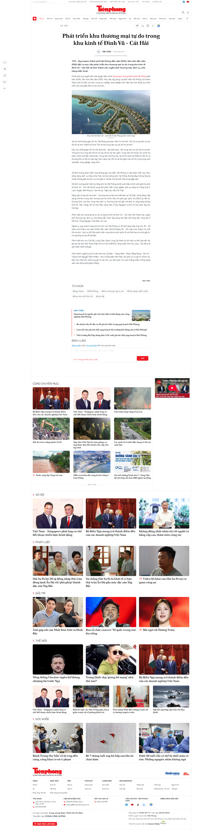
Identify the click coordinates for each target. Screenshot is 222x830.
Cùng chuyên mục (46, 383)
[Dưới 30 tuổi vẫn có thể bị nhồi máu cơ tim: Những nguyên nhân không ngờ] (164, 738)
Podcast (89, 781)
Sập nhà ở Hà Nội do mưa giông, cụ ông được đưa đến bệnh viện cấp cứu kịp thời (90, 445)
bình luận (153, 25)
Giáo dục (153, 19)
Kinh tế (49, 19)
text (142, 25)
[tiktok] (139, 804)
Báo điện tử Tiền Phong (111, 10)
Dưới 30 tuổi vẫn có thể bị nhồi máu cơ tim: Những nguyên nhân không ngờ (163, 757)
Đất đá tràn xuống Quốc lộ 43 (47, 442)
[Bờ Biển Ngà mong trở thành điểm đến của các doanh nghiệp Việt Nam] (51, 398)
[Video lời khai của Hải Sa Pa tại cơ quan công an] (164, 561)
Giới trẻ (94, 19)
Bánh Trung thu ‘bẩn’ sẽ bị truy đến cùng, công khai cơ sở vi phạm (55, 757)
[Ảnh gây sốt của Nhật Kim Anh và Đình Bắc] (58, 612)
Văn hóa (137, 19)
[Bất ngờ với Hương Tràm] (164, 612)
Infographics (125, 781)
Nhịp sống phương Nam (58, 793)
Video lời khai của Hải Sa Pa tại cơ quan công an (162, 580)
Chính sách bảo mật (169, 799)
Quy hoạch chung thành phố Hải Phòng (129, 76)
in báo (148, 25)
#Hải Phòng (92, 291)
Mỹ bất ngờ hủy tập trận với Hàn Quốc (169, 711)
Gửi (142, 358)
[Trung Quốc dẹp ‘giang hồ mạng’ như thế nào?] (111, 659)
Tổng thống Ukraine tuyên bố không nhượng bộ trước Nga (56, 679)
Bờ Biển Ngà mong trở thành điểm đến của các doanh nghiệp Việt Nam (50, 413)
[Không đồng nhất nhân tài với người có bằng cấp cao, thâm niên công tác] (164, 513)
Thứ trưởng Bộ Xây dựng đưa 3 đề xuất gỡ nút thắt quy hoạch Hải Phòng (112, 335)
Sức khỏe (76, 19)
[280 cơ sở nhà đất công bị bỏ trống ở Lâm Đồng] (91, 462)
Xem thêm (187, 18)
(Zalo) (80, 802)
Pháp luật (103, 19)
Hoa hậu (172, 19)
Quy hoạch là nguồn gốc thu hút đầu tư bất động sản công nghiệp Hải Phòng (102, 315)
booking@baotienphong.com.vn (77, 805)
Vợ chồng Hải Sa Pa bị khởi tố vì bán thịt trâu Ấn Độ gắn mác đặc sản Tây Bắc (109, 582)
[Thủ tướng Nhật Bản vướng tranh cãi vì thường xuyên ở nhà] (131, 696)
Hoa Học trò (133, 2)
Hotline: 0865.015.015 (77, 2)
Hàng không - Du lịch (162, 789)
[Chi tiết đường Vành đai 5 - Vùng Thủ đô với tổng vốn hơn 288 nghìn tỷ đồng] (132, 462)
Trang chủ (34, 18)
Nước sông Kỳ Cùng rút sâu (48, 475)
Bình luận (4, 82)
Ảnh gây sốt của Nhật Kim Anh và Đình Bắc (58, 631)
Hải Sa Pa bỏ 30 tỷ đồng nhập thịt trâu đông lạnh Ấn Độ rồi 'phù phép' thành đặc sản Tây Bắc (57, 582)
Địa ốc (67, 19)
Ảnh (69, 781)
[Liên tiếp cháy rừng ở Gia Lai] (132, 398)
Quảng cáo (157, 2)
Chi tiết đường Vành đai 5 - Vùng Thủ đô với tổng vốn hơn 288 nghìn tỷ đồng (132, 476)
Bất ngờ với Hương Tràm (158, 630)
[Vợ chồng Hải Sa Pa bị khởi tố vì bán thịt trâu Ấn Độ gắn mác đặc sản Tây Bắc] (111, 561)
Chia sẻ (4, 69)
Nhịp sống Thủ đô (39, 793)
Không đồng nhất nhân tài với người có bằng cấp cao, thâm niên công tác (164, 533)
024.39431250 (40, 807)
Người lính (122, 19)
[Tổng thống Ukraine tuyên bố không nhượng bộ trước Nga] (58, 659)
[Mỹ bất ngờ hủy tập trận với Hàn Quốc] (171, 696)
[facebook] (183, 2)
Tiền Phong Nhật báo (98, 2)
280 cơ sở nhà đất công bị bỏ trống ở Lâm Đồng (90, 476)
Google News (158, 25)
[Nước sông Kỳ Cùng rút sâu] (51, 462)
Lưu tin (4, 75)
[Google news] (152, 805)
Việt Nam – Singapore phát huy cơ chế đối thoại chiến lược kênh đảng (90, 413)
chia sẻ (137, 25)
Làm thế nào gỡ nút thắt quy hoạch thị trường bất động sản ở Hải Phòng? (112, 329)
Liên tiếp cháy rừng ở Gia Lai (128, 411)
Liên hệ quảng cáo (72, 799)
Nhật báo (54, 781)
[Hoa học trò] (186, 774)
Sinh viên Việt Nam (117, 2)
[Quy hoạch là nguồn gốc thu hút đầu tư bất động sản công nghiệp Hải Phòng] (141, 315)
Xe (130, 19)
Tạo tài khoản (91, 345)
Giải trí (144, 19)
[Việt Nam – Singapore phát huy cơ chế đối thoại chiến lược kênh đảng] (91, 398)
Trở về (4, 88)
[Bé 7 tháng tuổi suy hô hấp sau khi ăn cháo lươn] (111, 738)
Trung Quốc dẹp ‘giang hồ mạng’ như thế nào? (109, 679)
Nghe (4, 62)
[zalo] (145, 805)
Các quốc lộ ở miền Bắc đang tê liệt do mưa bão (132, 443)
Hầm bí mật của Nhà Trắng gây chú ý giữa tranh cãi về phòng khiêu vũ (91, 711)
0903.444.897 (102, 802)
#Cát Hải (100, 296)
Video (180, 19)
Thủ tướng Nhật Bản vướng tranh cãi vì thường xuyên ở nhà (130, 711)
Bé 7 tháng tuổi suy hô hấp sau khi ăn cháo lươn (110, 757)
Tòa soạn (146, 2)
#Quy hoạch (78, 291)
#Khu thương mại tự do (113, 291)
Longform (107, 781)
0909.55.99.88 (72, 802)
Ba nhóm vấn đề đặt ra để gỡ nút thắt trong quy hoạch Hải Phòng (108, 324)
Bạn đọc (140, 789)
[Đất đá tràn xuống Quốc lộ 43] (51, 429)
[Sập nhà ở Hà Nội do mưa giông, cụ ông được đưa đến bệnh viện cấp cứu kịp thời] (91, 429)
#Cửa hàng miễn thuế (137, 291)
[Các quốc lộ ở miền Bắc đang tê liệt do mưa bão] (132, 429)
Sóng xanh (59, 19)
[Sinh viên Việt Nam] (172, 774)
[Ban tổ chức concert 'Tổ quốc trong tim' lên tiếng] (111, 612)
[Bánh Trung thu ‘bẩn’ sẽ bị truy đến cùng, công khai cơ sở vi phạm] (58, 738)
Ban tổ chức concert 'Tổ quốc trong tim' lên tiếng (111, 631)
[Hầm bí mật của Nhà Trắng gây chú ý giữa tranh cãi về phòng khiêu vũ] (91, 696)
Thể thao (112, 19)
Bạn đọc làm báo (46, 824)
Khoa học (162, 19)
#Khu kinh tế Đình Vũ (83, 296)
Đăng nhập (76, 345)
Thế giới (86, 19)
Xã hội (42, 19)
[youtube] (188, 2)
